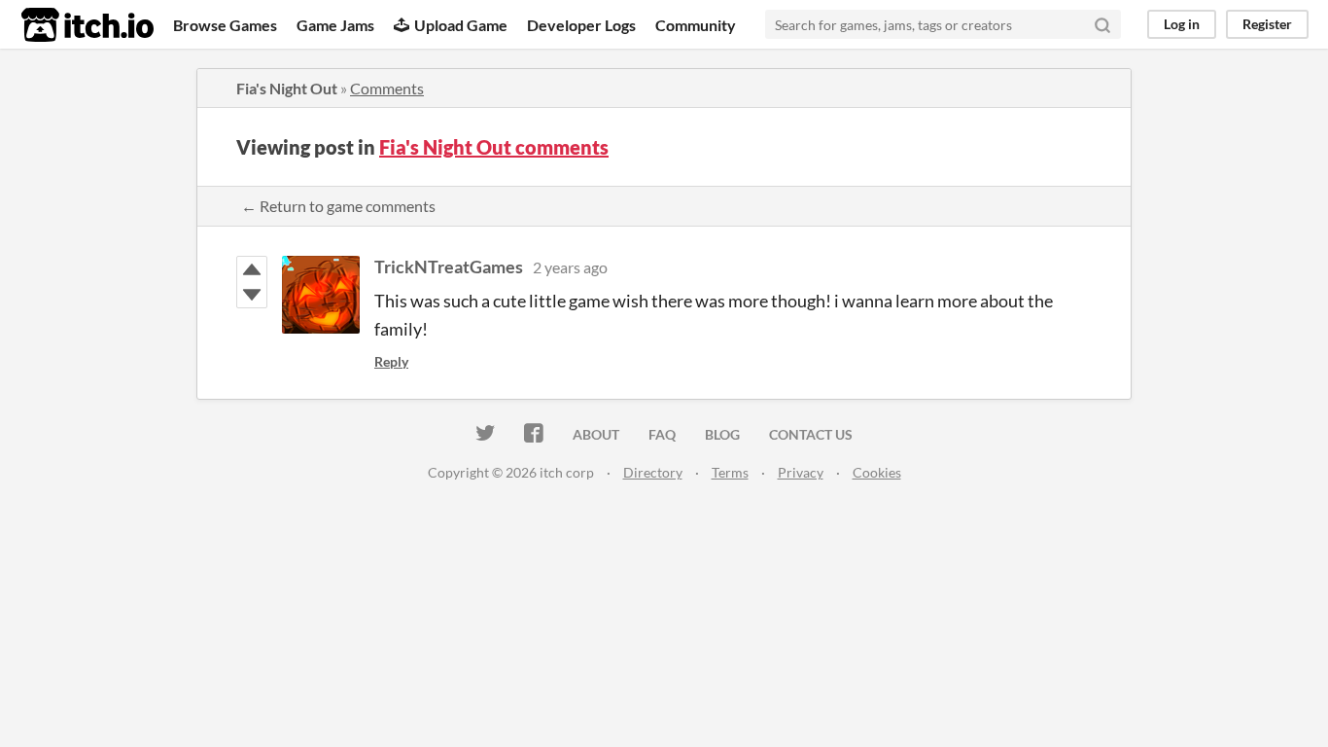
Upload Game (460, 25)
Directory (652, 472)
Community (695, 25)
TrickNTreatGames (448, 266)
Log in (1182, 24)
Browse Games (225, 25)
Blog (722, 434)
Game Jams (335, 25)
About (596, 434)
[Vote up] (251, 269)
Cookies (877, 472)
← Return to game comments (338, 205)
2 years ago (570, 267)
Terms (730, 472)
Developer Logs (581, 25)
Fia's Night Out (286, 88)
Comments (387, 88)
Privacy (800, 472)
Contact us (811, 434)
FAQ (662, 434)
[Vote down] (251, 294)
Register (1267, 24)
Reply (391, 361)
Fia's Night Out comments (494, 147)
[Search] (1102, 24)
